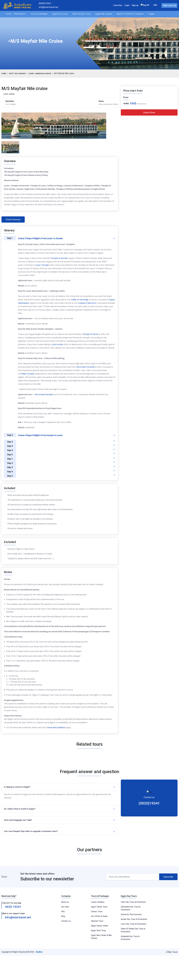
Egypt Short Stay (98, 930)
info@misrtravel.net (18, 917)
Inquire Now (149, 112)
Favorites (117, 5)
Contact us (66, 921)
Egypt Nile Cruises (103, 13)
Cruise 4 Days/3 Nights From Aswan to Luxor (40, 435)
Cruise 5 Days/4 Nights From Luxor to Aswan (40, 238)
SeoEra (39, 952)
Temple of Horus (90, 334)
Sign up (135, 5)
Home (8, 13)
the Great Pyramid (85, 367)
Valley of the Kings (79, 299)
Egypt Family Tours (99, 907)
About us (65, 902)
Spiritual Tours (97, 921)
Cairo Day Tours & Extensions (133, 902)
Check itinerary (13, 219)
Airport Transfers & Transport (130, 13)
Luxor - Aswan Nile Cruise (39, 73)
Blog (63, 916)
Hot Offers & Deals (99, 916)
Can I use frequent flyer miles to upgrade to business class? (31, 831)
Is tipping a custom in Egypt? (17, 787)
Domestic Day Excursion (131, 914)
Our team (65, 907)
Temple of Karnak (59, 258)
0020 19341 (13, 907)
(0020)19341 (149, 803)
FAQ (63, 911)
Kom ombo (57, 344)
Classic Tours (96, 911)
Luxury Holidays (97, 902)
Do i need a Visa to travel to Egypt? (20, 809)
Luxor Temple (42, 265)
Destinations (20, 13)
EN (147, 5)
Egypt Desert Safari (99, 926)
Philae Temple (27, 373)
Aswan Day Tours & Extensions (134, 919)
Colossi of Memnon (87, 303)
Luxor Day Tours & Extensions (133, 924)
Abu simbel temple (44, 394)
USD (155, 5)
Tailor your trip (169, 5)
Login (126, 5)
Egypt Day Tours (60, 13)
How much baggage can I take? (18, 820)
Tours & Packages (39, 13)
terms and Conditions (56, 727)
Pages (151, 13)
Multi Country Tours (81, 13)
